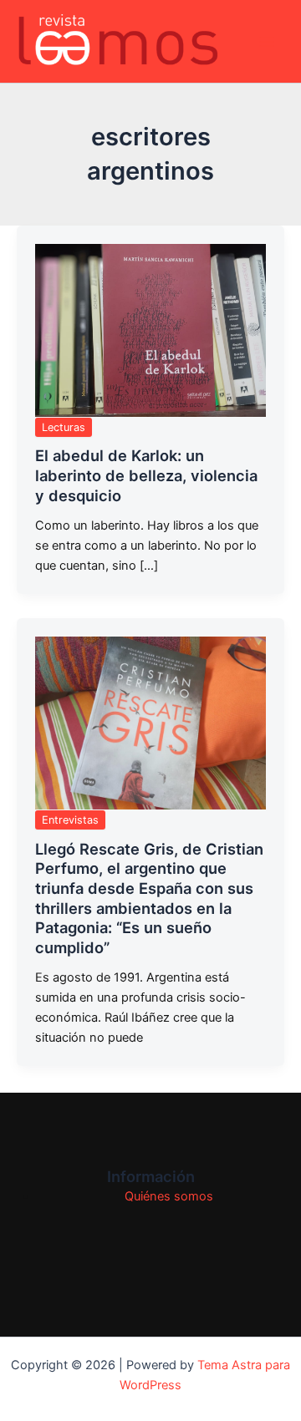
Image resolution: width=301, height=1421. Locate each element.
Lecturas (63, 427)
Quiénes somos (169, 1196)
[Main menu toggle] (266, 41)
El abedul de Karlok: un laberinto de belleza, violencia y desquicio (146, 475)
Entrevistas (70, 820)
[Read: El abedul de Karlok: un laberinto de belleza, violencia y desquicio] (150, 330)
